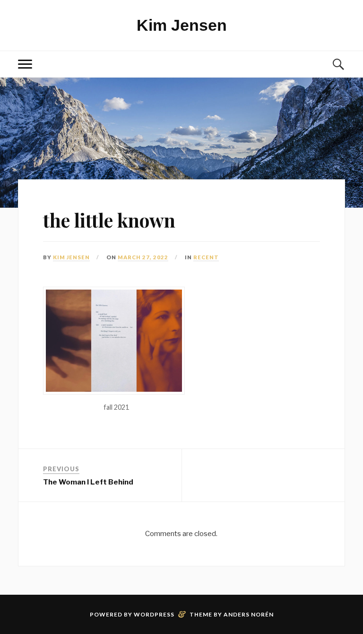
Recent (206, 257)
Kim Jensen (182, 25)
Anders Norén (249, 614)
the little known (109, 220)
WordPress (154, 614)
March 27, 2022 (143, 257)
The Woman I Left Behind (88, 482)
